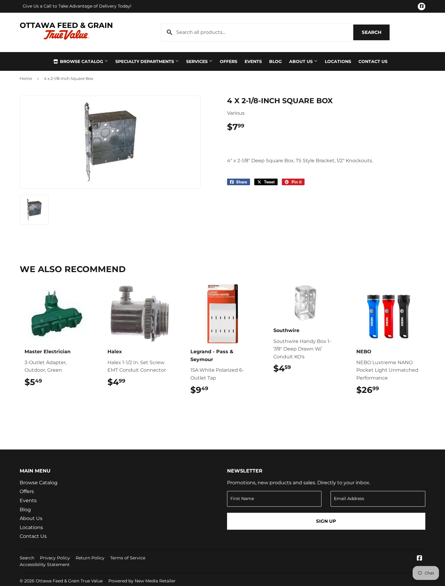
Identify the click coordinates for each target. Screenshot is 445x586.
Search (376, 32)
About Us (301, 61)
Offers (228, 61)
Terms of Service (127, 557)
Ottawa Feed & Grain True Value (69, 580)
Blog (275, 61)
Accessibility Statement (45, 564)
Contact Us (372, 61)
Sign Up (326, 521)
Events (253, 61)
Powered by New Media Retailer (142, 580)
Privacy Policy (55, 557)
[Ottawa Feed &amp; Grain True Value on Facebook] (419, 558)
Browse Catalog (81, 61)
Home (26, 78)
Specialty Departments (145, 61)
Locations (338, 61)
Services (197, 61)
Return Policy (90, 557)
